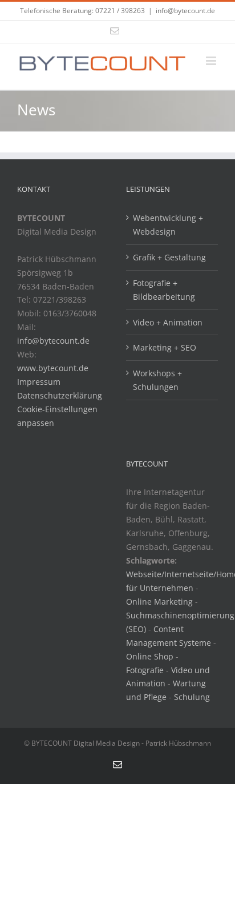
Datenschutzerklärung (59, 395)
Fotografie (145, 670)
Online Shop (149, 656)
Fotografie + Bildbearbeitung (164, 289)
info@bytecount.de (185, 10)
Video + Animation (167, 322)
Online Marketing (159, 601)
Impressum (38, 381)
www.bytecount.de (52, 368)
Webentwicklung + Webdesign (168, 224)
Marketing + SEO (164, 347)
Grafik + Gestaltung (169, 257)
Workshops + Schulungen (157, 380)
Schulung (192, 696)
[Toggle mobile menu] (212, 61)
